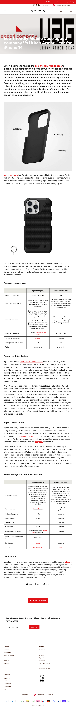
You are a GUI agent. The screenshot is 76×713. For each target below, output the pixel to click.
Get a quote (7, 678)
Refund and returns (44, 666)
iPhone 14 (14, 34)
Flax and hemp (37, 509)
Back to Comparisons (39, 600)
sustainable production (28, 436)
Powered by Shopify (38, 705)
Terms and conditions (45, 668)
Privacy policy (43, 660)
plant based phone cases (31, 362)
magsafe (39, 442)
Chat (40, 652)
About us (6, 649)
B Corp (38, 543)
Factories (6, 660)
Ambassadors (7, 686)
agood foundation (9, 655)
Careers (6, 658)
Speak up (41, 655)
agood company (11, 175)
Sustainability (7, 652)
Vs (26, 34)
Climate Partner (38, 547)
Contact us (42, 649)
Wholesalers (7, 683)
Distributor (7, 681)
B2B (5, 689)
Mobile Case (20, 34)
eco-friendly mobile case (48, 65)
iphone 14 (68, 562)
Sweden (38, 338)
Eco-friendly (7, 34)
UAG (61, 547)
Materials (6, 663)
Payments (41, 658)
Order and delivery (44, 663)
